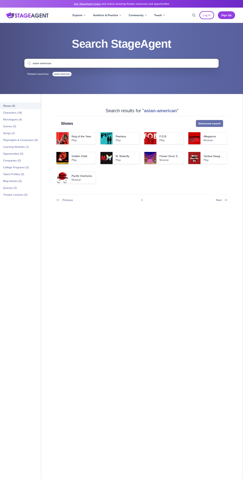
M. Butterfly (122, 156)
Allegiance (210, 136)
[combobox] (121, 63)
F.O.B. (163, 136)
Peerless (121, 136)
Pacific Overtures (82, 175)
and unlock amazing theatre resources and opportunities (121, 3)
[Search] (194, 15)
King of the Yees (81, 136)
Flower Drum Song (170, 156)
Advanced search (209, 123)
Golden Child (79, 156)
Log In (207, 15)
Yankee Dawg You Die (217, 156)
